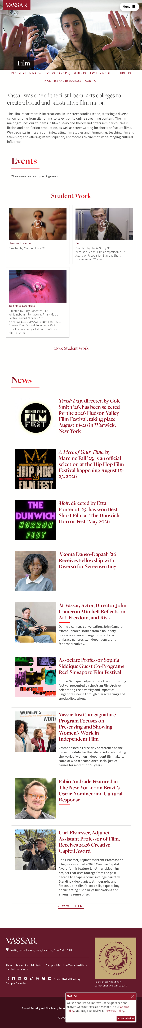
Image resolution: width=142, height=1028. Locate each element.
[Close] (132, 996)
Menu (127, 6)
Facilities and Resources (62, 81)
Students (124, 73)
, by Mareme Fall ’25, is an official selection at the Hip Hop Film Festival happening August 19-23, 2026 (91, 464)
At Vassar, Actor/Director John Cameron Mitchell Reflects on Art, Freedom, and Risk (92, 611)
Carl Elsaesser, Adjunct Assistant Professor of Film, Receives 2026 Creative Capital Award (89, 841)
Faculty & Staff (101, 73)
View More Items (71, 906)
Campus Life (53, 965)
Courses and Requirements (66, 73)
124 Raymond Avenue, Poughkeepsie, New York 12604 (40, 950)
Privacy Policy (115, 1011)
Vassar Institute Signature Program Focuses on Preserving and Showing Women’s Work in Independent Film (87, 727)
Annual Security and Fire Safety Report (44, 1008)
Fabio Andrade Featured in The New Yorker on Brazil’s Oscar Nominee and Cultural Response (90, 790)
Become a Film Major (26, 73)
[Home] (16, 5)
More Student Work (71, 348)
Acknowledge (126, 1018)
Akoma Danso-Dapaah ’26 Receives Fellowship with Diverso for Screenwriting (87, 560)
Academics (22, 965)
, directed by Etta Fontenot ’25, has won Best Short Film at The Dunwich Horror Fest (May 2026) (89, 512)
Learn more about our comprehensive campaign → (111, 984)
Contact (91, 81)
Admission (37, 965)
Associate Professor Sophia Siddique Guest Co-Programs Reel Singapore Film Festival (91, 666)
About (9, 965)
